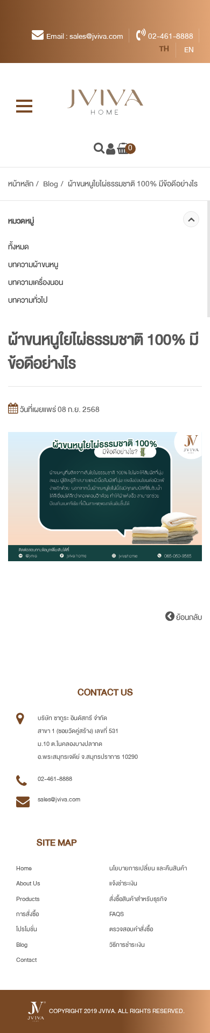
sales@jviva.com (59, 799)
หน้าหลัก (20, 183)
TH (164, 48)
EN (188, 49)
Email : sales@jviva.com (84, 36)
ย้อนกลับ (188, 617)
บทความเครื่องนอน (35, 282)
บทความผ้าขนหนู (33, 264)
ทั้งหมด (18, 246)
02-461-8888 (170, 36)
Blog (50, 183)
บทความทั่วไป (27, 300)
